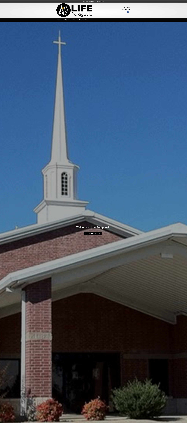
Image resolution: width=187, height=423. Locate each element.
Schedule (75, 19)
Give (70, 19)
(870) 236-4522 (126, 9)
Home (58, 19)
